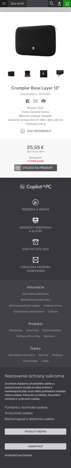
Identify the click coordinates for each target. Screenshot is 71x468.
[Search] (51, 3)
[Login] (59, 3)
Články (35, 348)
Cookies (53, 311)
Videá (44, 360)
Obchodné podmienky (35, 293)
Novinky (43, 355)
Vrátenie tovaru (53, 305)
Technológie (30, 360)
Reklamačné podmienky (35, 299)
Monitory (49, 336)
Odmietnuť (35, 446)
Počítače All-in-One (28, 336)
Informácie (35, 287)
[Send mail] (35, 101)
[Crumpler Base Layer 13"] (35, 40)
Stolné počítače (52, 330)
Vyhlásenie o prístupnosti (29, 311)
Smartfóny (32, 330)
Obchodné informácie (21, 355)
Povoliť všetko (35, 431)
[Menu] (4, 3)
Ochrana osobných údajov (24, 305)
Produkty (35, 324)
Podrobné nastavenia (18, 455)
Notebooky (16, 330)
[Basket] (67, 3)
